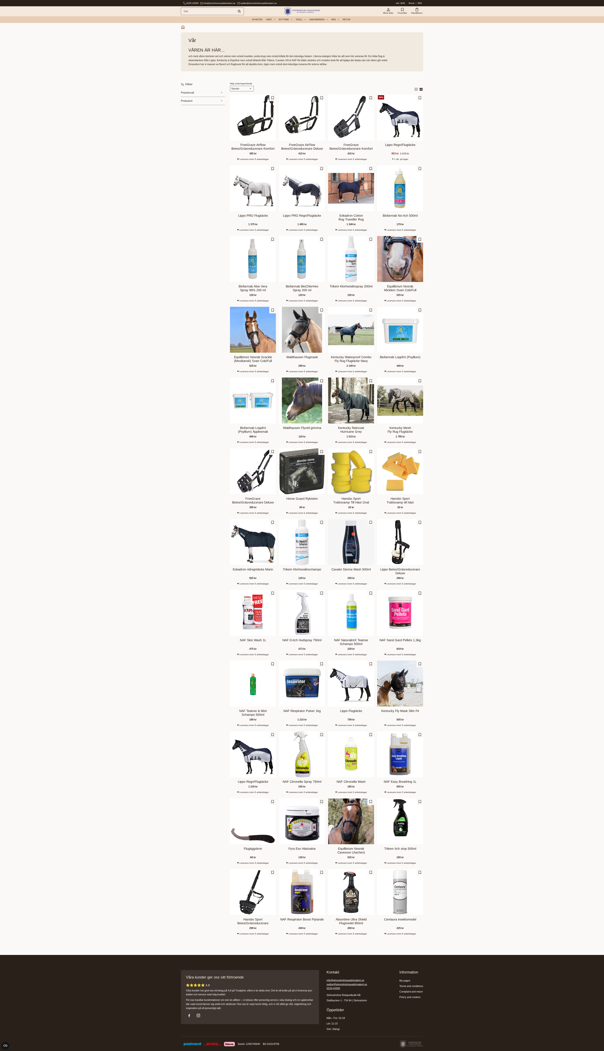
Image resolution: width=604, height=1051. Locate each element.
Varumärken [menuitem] (316, 19)
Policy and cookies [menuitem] (409, 997)
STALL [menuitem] (299, 19)
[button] (402, 11)
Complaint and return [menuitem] (411, 991)
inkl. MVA (400, 3)
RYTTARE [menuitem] (284, 19)
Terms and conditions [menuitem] (411, 986)
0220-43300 (192, 3)
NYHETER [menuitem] (257, 19)
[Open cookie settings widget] (5, 1045)
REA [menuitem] (333, 19)
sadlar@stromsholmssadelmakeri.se (258, 3)
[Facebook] (189, 1015)
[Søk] (239, 11)
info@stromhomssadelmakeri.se (219, 3)
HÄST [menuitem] (269, 19)
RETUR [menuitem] (346, 19)
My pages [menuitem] (404, 980)
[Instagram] (198, 1015)
